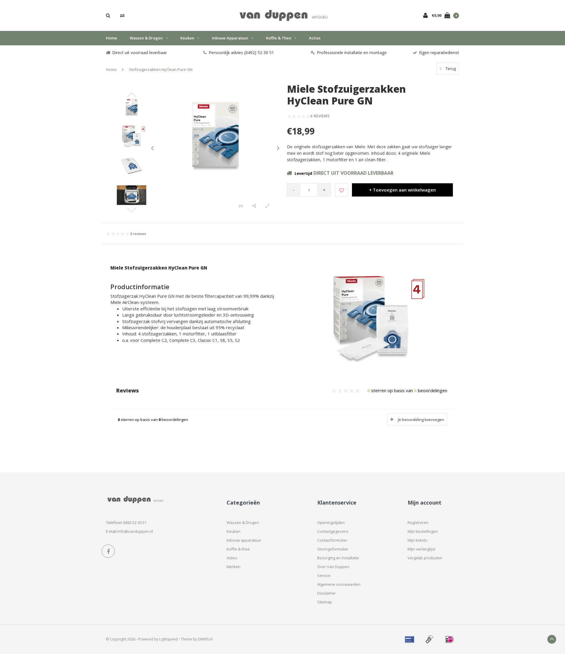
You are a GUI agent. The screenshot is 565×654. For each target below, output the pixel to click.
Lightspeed (168, 639)
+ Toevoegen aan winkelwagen (402, 190)
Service (323, 575)
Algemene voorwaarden (338, 584)
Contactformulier (332, 540)
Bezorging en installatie (338, 557)
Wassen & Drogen (146, 38)
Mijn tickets (417, 540)
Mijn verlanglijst (421, 549)
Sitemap (324, 602)
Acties (314, 38)
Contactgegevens (332, 531)
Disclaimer (326, 593)
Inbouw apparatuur (230, 38)
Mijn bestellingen (423, 531)
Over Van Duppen (333, 566)
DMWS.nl (205, 639)
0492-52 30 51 (135, 522)
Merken (233, 566)
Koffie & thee (278, 38)
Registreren (418, 522)
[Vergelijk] (122, 15)
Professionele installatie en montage (352, 52)
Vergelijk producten (425, 557)
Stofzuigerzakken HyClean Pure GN (160, 69)
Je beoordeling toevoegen (421, 419)
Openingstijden (331, 522)
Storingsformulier (332, 549)
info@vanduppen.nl (135, 531)
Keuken (187, 38)
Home (111, 38)
